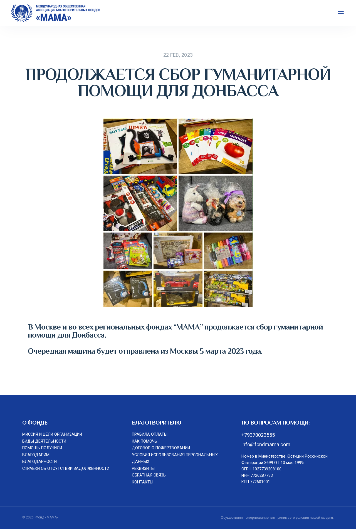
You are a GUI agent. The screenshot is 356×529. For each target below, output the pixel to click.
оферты (327, 518)
